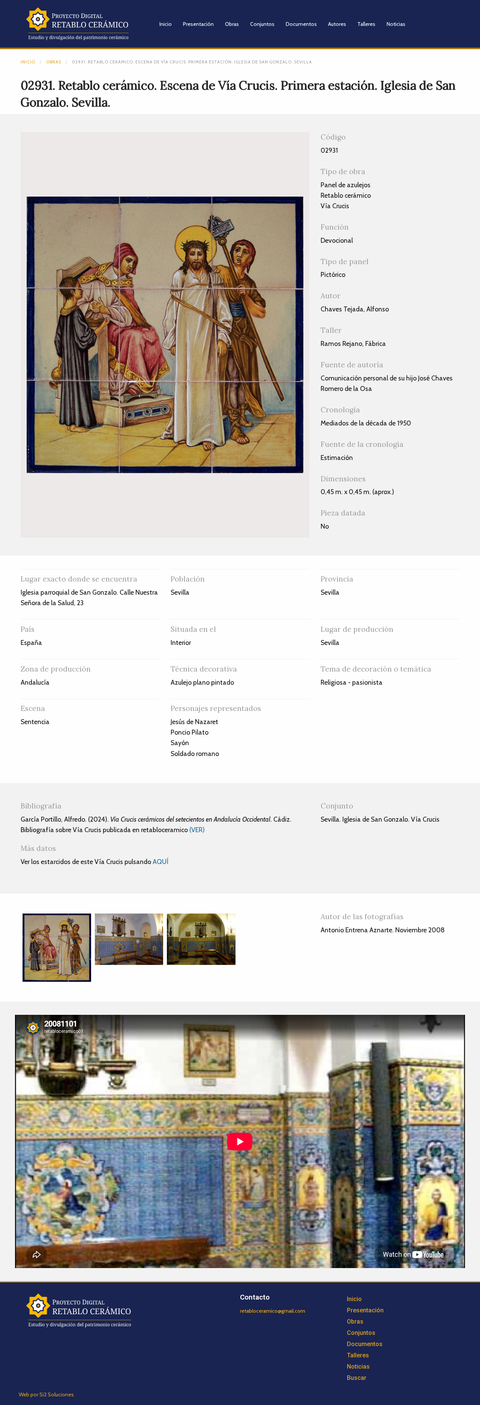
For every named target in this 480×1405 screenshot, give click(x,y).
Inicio (165, 24)
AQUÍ (160, 862)
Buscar (356, 1377)
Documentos (301, 24)
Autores (337, 24)
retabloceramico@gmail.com (272, 1310)
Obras (232, 24)
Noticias (396, 24)
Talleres (366, 24)
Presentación (198, 24)
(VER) (197, 830)
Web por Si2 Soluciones (46, 1394)
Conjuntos (262, 24)
